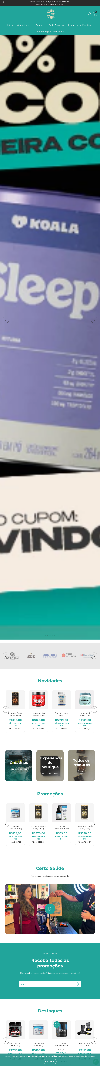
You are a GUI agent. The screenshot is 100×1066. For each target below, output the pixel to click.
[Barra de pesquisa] (89, 14)
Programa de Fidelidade (80, 25)
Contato (40, 25)
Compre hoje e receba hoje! (50, 32)
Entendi (50, 1061)
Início (10, 25)
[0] (95, 15)
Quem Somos (24, 25)
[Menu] (4, 14)
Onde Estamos (56, 25)
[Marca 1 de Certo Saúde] (12, 655)
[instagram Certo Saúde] (3, 2)
